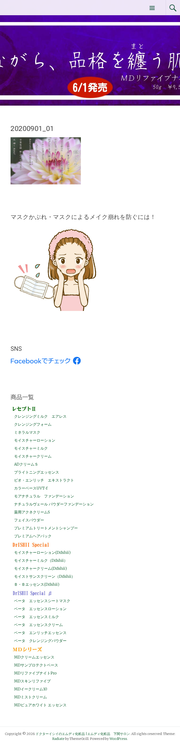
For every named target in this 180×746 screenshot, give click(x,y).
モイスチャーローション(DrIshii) (42, 552)
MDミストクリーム (30, 697)
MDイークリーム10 (30, 689)
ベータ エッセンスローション (40, 608)
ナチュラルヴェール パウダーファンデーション (54, 504)
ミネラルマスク (27, 432)
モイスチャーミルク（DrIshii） (41, 560)
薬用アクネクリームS (32, 512)
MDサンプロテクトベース (36, 665)
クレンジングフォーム (33, 424)
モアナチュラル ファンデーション (44, 496)
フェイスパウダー (29, 520)
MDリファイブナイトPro (35, 673)
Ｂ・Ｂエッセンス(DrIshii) (36, 584)
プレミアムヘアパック (33, 536)
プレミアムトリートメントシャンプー (46, 528)
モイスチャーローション (34, 440)
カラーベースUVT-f (31, 488)
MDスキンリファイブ (32, 681)
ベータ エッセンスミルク (36, 616)
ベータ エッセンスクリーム (38, 624)
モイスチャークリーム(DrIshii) (40, 568)
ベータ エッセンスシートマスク (42, 600)
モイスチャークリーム (33, 456)
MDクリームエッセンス (34, 657)
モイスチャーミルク (31, 448)
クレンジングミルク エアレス (40, 416)
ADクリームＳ (26, 464)
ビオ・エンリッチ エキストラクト (44, 480)
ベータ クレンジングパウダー (40, 640)
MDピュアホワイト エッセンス (40, 705)
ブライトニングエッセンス (36, 472)
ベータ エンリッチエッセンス (40, 632)
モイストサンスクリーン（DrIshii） (44, 576)
